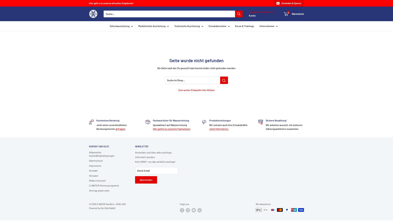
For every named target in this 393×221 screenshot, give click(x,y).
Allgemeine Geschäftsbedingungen (102, 154)
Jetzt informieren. (219, 128)
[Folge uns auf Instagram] (188, 210)
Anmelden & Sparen (291, 3)
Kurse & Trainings (244, 26)
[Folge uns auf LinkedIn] (199, 210)
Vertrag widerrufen (99, 190)
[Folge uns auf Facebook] (182, 210)
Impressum (95, 165)
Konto (252, 15)
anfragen (120, 128)
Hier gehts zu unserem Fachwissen (171, 128)
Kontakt (93, 170)
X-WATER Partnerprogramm (104, 185)
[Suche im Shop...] (224, 80)
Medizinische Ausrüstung (151, 26)
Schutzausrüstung (120, 26)
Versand (93, 175)
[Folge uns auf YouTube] (194, 210)
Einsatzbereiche (217, 26)
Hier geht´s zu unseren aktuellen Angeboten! (111, 3)
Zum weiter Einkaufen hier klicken (196, 90)
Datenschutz (96, 160)
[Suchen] (239, 14)
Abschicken (146, 179)
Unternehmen (266, 26)
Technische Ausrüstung (187, 26)
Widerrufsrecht (97, 180)
